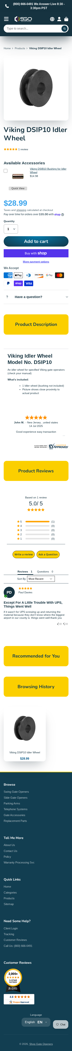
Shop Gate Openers (41, 1043)
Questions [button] (43, 571)
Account (59, 19)
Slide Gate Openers (16, 797)
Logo (23, 19)
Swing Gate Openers (16, 791)
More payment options (36, 261)
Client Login (11, 928)
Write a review (24, 554)
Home (7, 48)
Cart (66, 19)
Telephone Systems (16, 809)
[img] (36, 588)
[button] (36, 521)
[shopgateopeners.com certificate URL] (50, 448)
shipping (21, 210)
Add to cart (36, 241)
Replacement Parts (15, 820)
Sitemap (9, 904)
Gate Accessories (14, 815)
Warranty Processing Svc (19, 862)
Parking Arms (12, 803)
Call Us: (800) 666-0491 (18, 945)
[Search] (64, 28)
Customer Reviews (15, 939)
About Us (9, 845)
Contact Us (10, 850)
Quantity (9, 221)
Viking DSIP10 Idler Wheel (25, 734)
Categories (10, 892)
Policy (7, 856)
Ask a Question (48, 554)
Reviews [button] (23, 571)
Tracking (9, 934)
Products (20, 48)
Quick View (17, 188)
